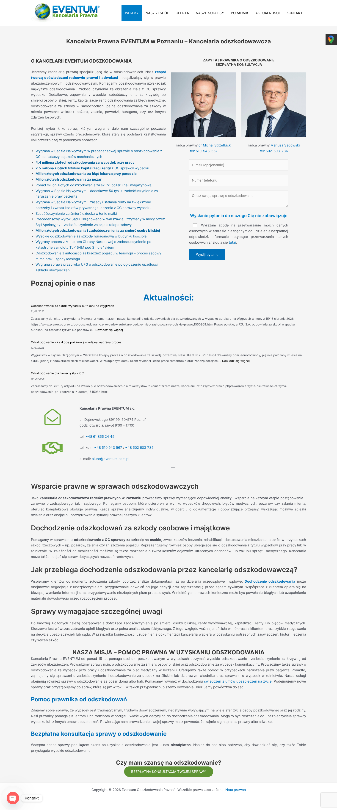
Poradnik (240, 13)
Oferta (182, 13)
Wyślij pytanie (207, 254)
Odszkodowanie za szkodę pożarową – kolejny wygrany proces (76, 342)
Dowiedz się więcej (109, 330)
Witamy (132, 13)
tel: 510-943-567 (204, 151)
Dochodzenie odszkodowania (270, 581)
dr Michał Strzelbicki (215, 145)
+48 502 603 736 (139, 447)
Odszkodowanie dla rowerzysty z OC (57, 373)
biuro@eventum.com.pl (110, 459)
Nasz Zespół (157, 13)
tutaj (232, 242)
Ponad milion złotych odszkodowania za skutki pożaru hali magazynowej (94, 185)
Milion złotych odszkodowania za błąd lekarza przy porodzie (86, 173)
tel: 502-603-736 (274, 151)
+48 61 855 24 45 (100, 436)
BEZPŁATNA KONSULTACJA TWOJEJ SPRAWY (168, 771)
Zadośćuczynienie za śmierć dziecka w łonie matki (76, 213)
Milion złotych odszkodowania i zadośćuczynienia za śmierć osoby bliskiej (98, 230)
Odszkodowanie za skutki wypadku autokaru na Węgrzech (72, 306)
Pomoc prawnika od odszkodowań (79, 699)
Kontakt (295, 13)
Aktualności (267, 13)
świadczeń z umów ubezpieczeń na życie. (238, 681)
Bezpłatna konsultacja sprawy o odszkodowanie (99, 733)
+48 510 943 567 (108, 447)
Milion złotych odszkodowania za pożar (69, 179)
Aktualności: (168, 297)
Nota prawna (235, 790)
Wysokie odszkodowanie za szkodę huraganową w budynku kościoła (91, 236)
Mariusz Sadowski (285, 145)
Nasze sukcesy (210, 13)
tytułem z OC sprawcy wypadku (92, 168)
